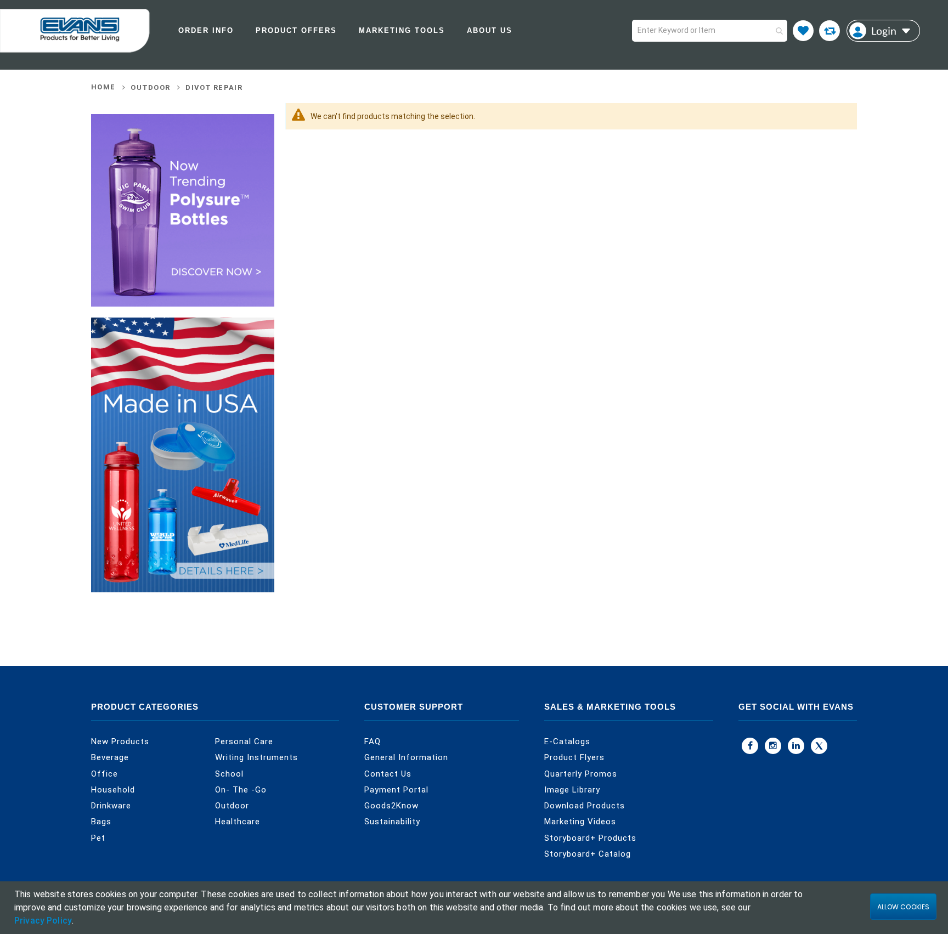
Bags (101, 821)
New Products (120, 741)
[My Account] (883, 31)
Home (103, 87)
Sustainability (392, 821)
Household (113, 790)
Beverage (110, 757)
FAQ (372, 741)
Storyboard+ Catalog (587, 854)
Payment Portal (396, 790)
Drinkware (111, 806)
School (229, 774)
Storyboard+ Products (590, 838)
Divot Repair (213, 87)
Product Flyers (574, 757)
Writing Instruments (256, 757)
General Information (406, 757)
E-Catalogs (567, 741)
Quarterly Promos (580, 774)
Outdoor (150, 87)
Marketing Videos (580, 821)
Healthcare (237, 821)
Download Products (584, 806)
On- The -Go (241, 790)
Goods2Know (391, 806)
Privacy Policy (43, 920)
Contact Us (387, 774)
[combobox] (709, 31)
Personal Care (244, 741)
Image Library (572, 790)
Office (104, 774)
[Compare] (829, 30)
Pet (98, 838)
